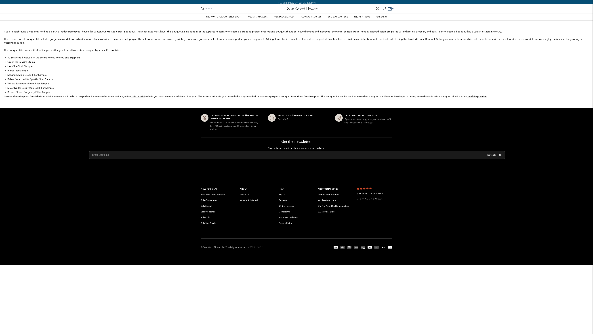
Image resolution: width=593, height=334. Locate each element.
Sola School (206, 206)
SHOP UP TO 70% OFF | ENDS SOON (223, 16)
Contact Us (284, 211)
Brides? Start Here (338, 16)
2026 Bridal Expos (326, 211)
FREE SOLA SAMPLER (284, 16)
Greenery (381, 16)
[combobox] (219, 8)
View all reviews (370, 198)
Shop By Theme (362, 16)
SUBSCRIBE (494, 155)
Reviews (283, 200)
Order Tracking (286, 206)
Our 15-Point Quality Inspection (333, 206)
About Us (244, 194)
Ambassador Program (328, 194)
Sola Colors (206, 217)
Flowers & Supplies (311, 16)
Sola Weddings (208, 211)
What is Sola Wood (249, 200)
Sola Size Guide (208, 223)
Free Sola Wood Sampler (213, 194)
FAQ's (282, 194)
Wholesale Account (327, 200)
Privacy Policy (285, 223)
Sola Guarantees (209, 200)
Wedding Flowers (258, 16)
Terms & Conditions (288, 217)
